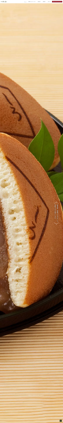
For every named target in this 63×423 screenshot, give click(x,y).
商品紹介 (39, 1)
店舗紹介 (44, 1)
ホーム (25, 1)
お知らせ (49, 1)
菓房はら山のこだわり (32, 1)
